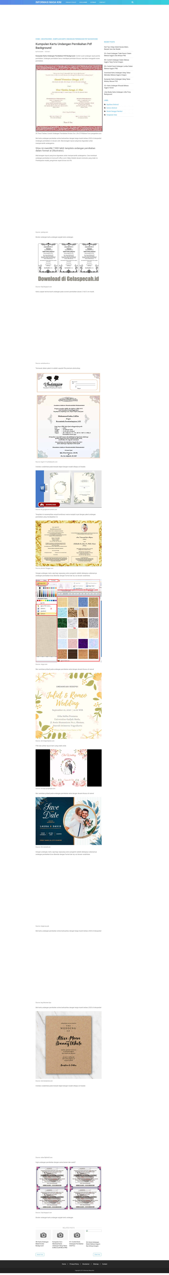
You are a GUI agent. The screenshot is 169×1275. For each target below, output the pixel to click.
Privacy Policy (71, 2)
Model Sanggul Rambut (114, 111)
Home (38, 39)
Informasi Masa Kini (48, 2)
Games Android (112, 108)
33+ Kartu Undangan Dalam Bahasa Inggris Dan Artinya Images (93, 1244)
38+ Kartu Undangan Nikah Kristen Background (42, 1243)
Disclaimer (83, 2)
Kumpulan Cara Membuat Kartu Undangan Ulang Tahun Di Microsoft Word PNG (59, 1244)
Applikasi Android (113, 104)
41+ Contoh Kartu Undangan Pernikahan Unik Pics (76, 1243)
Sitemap (93, 2)
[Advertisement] (84, 23)
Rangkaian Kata (112, 115)
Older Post (97, 1254)
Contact (102, 2)
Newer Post (40, 1254)
